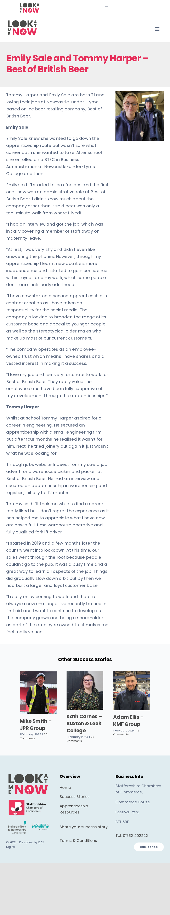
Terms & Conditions (78, 839)
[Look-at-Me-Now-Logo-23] (29, 4)
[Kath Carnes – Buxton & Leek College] (85, 690)
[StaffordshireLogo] (28, 798)
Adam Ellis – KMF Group (128, 721)
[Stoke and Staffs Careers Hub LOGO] (28, 819)
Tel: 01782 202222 (131, 835)
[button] (23, 707)
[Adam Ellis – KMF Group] (131, 690)
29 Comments (80, 739)
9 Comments (126, 733)
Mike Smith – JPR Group (36, 724)
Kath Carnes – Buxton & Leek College (84, 723)
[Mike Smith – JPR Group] (38, 692)
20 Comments (33, 736)
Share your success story (84, 826)
